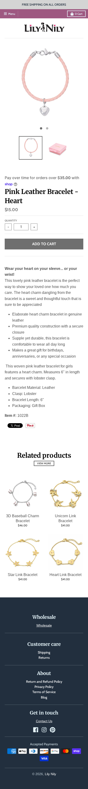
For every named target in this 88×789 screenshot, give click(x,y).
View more (44, 463)
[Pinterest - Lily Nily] (52, 730)
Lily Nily (50, 774)
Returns (44, 657)
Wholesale (44, 625)
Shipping (44, 652)
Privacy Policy (44, 687)
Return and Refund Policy (44, 681)
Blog (44, 697)
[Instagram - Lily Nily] (44, 730)
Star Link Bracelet (22, 575)
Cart (78, 14)
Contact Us (44, 721)
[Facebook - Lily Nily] (35, 730)
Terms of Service (44, 692)
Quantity (11, 220)
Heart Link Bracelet (65, 575)
